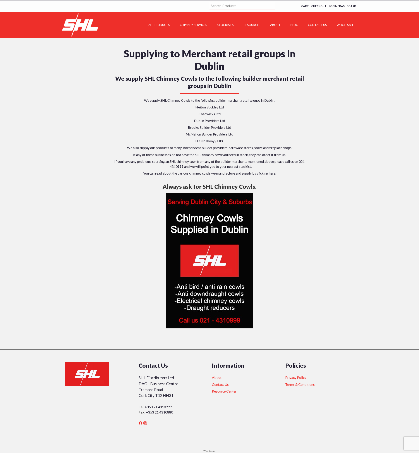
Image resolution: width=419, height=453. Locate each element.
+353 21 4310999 (158, 407)
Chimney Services (193, 25)
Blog (294, 25)
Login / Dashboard (342, 6)
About (275, 25)
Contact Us (317, 25)
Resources (252, 25)
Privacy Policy (295, 377)
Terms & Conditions (300, 384)
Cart (305, 6)
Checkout (318, 6)
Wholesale (345, 25)
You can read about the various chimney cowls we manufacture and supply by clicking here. (209, 173)
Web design (209, 451)
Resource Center (224, 391)
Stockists (225, 25)
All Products (159, 25)
